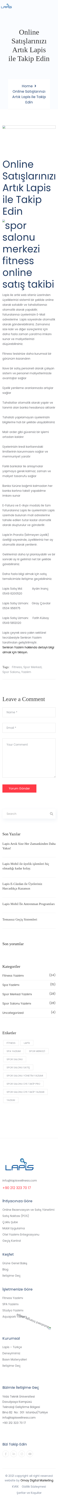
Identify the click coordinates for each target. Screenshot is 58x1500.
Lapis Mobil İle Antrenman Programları (28, 904)
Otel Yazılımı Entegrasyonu (20, 1235)
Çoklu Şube (10, 1222)
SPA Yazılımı (10, 1304)
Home (27, 86)
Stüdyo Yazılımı (12, 1310)
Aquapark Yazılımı (14, 1317)
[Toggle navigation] (54, 7)
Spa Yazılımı (29, 984)
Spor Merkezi (32, 667)
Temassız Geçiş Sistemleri (19, 919)
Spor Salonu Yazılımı (29, 1003)
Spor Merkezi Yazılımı (29, 994)
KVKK (15, 1487)
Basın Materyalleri (14, 1359)
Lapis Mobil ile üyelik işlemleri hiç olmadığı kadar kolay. (25, 866)
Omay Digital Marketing (36, 1480)
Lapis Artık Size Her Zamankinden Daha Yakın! (29, 846)
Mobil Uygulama (13, 1228)
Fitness (17, 667)
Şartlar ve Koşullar (29, 1493)
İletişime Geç (11, 1276)
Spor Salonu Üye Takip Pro (23, 1083)
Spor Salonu (11, 672)
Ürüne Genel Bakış (14, 1263)
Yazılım (26, 672)
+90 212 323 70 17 (16, 1187)
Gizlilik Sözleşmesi (34, 1487)
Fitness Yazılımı (29, 975)
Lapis (27, 1043)
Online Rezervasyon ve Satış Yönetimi (28, 1210)
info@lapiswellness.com (19, 1180)
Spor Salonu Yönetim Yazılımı (25, 1075)
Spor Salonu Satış (18, 1067)
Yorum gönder (19, 788)
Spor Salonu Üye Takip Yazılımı (25, 1092)
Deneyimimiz (11, 1353)
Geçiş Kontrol (11, 1241)
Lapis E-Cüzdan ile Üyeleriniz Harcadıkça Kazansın (22, 886)
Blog (5, 1269)
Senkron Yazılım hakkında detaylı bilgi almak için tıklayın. (28, 649)
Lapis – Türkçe (12, 1347)
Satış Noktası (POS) (15, 1216)
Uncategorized (29, 1012)
